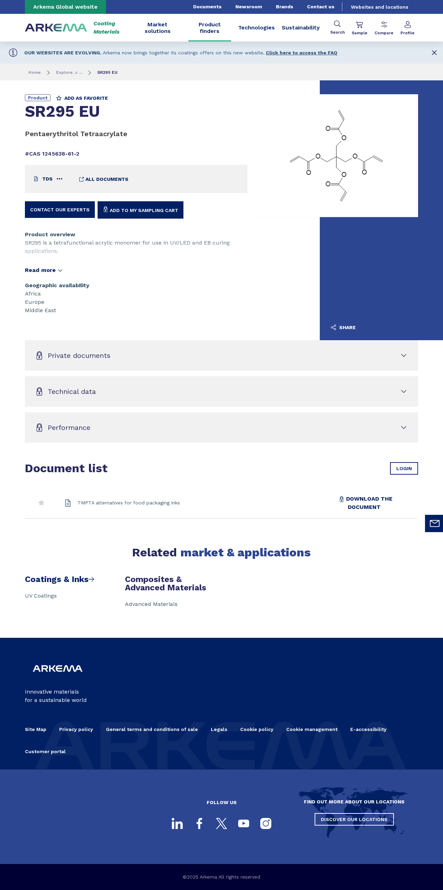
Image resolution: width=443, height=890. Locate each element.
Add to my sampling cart (143, 210)
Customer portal (45, 751)
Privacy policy (76, 729)
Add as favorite (85, 98)
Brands (284, 6)
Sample (360, 32)
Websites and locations (379, 7)
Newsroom (248, 6)
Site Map (35, 729)
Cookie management (311, 729)
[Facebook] (199, 823)
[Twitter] (221, 823)
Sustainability (301, 27)
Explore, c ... (69, 72)
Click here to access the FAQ (301, 52)
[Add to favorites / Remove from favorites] (41, 503)
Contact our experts (60, 209)
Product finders (210, 27)
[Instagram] (265, 823)
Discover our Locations (354, 819)
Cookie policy (256, 729)
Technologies (256, 27)
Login (404, 468)
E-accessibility (368, 729)
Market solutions (158, 27)
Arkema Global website (65, 6)
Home (34, 72)
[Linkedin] (177, 823)
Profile (407, 32)
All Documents (106, 179)
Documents (207, 6)
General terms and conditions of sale (152, 729)
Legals (219, 729)
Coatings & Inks (57, 579)
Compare (384, 32)
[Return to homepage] (56, 27)
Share (347, 327)
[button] (434, 52)
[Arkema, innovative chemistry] (57, 676)
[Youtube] (243, 823)
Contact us (320, 6)
